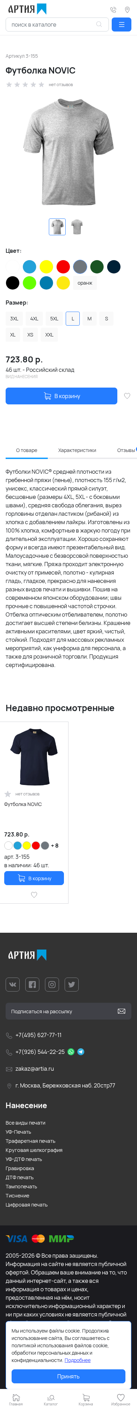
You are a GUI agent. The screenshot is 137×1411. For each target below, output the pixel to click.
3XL (14, 318)
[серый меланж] (80, 267)
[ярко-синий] (46, 283)
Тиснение (17, 1195)
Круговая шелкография (34, 1150)
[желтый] (46, 267)
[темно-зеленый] (97, 267)
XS (30, 334)
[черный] (13, 283)
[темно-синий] (114, 267)
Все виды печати (25, 1122)
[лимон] (63, 283)
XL (12, 334)
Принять (68, 1376)
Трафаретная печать (31, 1141)
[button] (121, 25)
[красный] (63, 267)
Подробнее (78, 1360)
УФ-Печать (18, 1131)
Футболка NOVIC (23, 804)
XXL (49, 334)
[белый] (13, 267)
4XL (34, 318)
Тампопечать (21, 1186)
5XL (54, 318)
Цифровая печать (27, 1204)
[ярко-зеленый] (29, 283)
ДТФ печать (20, 1177)
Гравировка (20, 1168)
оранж (85, 282)
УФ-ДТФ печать (24, 1159)
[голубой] (29, 267)
